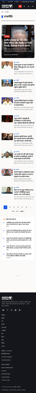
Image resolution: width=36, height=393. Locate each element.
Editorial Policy (6, 374)
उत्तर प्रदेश (4, 327)
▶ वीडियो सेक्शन (6, 354)
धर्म (2, 334)
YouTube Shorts (6, 360)
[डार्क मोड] (28, 6)
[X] (11, 310)
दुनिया (3, 318)
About (19, 390)
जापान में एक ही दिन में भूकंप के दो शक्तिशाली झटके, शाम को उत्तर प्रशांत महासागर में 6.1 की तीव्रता (18, 239)
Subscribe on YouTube (28, 2)
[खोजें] (24, 6)
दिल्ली (3, 324)
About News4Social (7, 368)
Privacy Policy (5, 377)
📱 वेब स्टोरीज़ (9, 2)
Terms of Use (6, 380)
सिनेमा (3, 343)
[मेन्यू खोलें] (32, 6)
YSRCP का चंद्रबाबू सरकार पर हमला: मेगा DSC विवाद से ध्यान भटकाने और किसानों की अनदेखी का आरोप (19, 231)
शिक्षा (3, 337)
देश (2, 321)
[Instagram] (15, 310)
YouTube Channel (7, 357)
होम (2, 12)
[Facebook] (7, 310)
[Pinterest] (19, 310)
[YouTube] (3, 310)
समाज (3, 346)
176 (13, 211)
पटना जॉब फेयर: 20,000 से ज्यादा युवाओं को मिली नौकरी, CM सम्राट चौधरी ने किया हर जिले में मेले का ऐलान (19, 247)
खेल (2, 340)
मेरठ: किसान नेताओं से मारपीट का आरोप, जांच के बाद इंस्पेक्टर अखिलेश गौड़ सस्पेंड (18, 255)
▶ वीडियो (17, 2)
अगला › (22, 211)
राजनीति (4, 330)
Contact (4, 371)
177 (17, 211)
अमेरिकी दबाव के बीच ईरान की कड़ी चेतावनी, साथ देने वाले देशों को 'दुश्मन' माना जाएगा (18, 223)
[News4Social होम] (7, 6)
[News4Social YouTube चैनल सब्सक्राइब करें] (20, 6)
